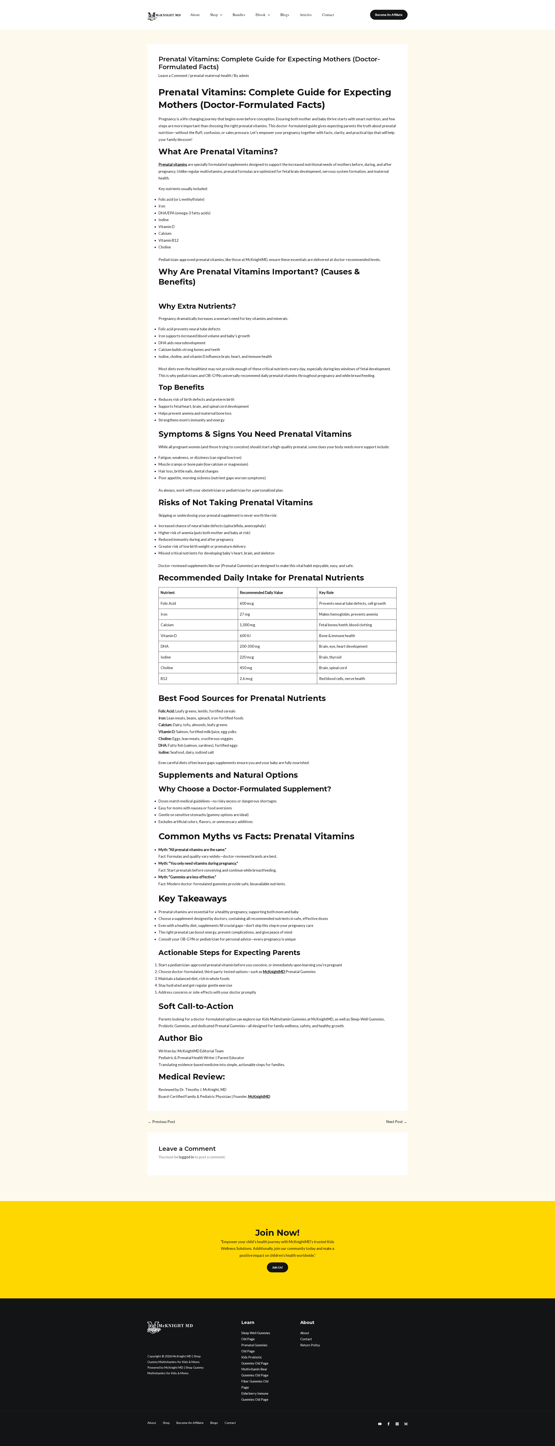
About (195, 14)
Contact (328, 14)
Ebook (261, 14)
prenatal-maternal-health (210, 75)
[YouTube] (380, 1424)
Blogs (284, 14)
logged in (186, 1157)
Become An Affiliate (190, 1423)
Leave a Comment (173, 75)
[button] (220, 14)
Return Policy (310, 1345)
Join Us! (277, 1267)
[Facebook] (388, 1424)
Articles (306, 14)
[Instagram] (397, 1424)
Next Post (396, 1121)
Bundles (239, 14)
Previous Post (161, 1121)
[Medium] (406, 1424)
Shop (214, 14)
